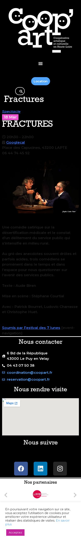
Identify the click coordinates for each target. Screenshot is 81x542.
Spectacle (11, 111)
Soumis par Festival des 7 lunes (31, 328)
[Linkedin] (40, 469)
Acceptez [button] (15, 532)
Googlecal (15, 142)
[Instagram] (60, 469)
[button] (40, 63)
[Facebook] (21, 469)
